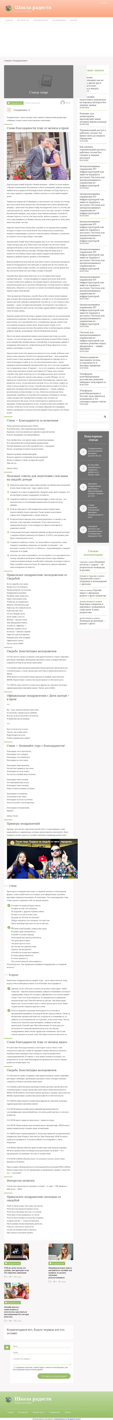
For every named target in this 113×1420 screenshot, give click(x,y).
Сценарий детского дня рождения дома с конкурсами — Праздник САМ (95, 531)
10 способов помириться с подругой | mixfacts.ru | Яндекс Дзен (94, 470)
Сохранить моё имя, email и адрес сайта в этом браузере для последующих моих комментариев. (40, 1368)
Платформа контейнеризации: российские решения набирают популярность (93, 377)
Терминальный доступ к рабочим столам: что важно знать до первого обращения (93, 134)
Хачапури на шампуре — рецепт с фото (93, 622)
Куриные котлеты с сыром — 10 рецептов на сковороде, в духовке (92, 565)
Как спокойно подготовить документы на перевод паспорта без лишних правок (93, 100)
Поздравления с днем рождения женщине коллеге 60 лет (95, 452)
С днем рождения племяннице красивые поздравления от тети (95, 511)
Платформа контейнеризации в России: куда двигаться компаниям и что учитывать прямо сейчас (93, 396)
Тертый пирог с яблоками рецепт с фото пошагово (93, 593)
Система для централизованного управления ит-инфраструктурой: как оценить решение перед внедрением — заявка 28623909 (93, 340)
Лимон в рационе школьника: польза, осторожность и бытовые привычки (90, 361)
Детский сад (23, 20)
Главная (103, 3)
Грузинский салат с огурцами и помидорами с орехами (93, 581)
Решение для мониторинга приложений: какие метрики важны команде (93, 117)
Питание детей (40, 20)
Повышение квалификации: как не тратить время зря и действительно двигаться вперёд (92, 83)
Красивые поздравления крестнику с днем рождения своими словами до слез (95, 490)
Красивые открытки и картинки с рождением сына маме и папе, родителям (92, 608)
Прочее (73, 20)
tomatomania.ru (60, 1419)
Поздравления (59, 20)
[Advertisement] (56, 40)
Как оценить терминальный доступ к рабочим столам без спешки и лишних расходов (93, 152)
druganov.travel (74, 1419)
